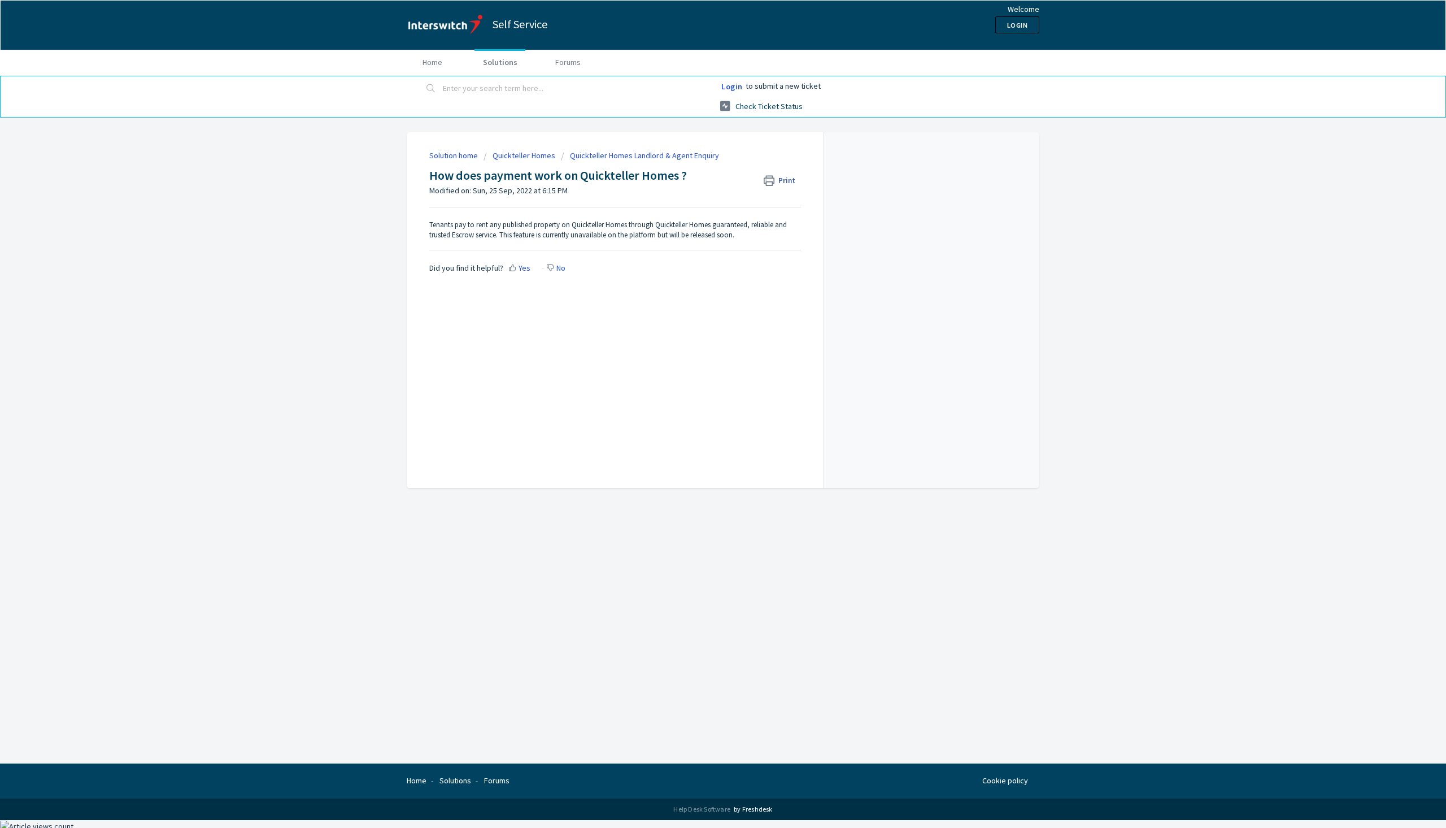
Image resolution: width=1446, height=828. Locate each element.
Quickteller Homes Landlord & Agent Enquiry (644, 155)
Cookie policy (1005, 780)
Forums (568, 62)
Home (432, 62)
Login (732, 86)
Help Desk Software (702, 809)
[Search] (431, 88)
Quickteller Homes (524, 155)
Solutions (500, 62)
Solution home (454, 155)
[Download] (702, 270)
